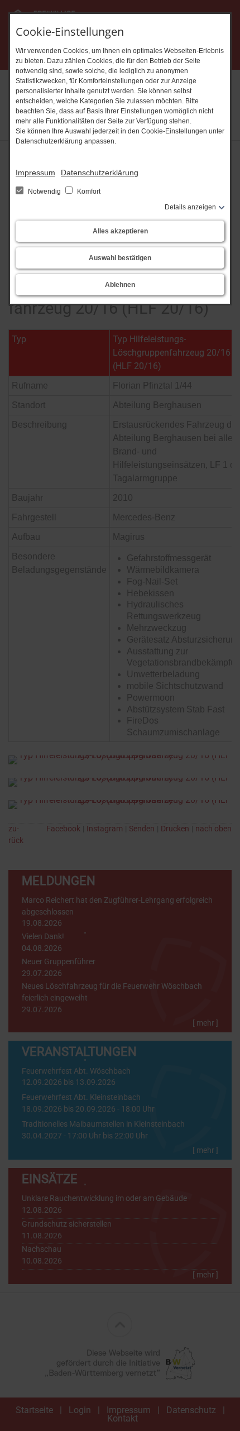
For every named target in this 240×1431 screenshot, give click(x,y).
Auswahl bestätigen (120, 258)
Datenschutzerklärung (99, 172)
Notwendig (44, 191)
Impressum (35, 172)
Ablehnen (120, 285)
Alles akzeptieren (120, 231)
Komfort (87, 191)
